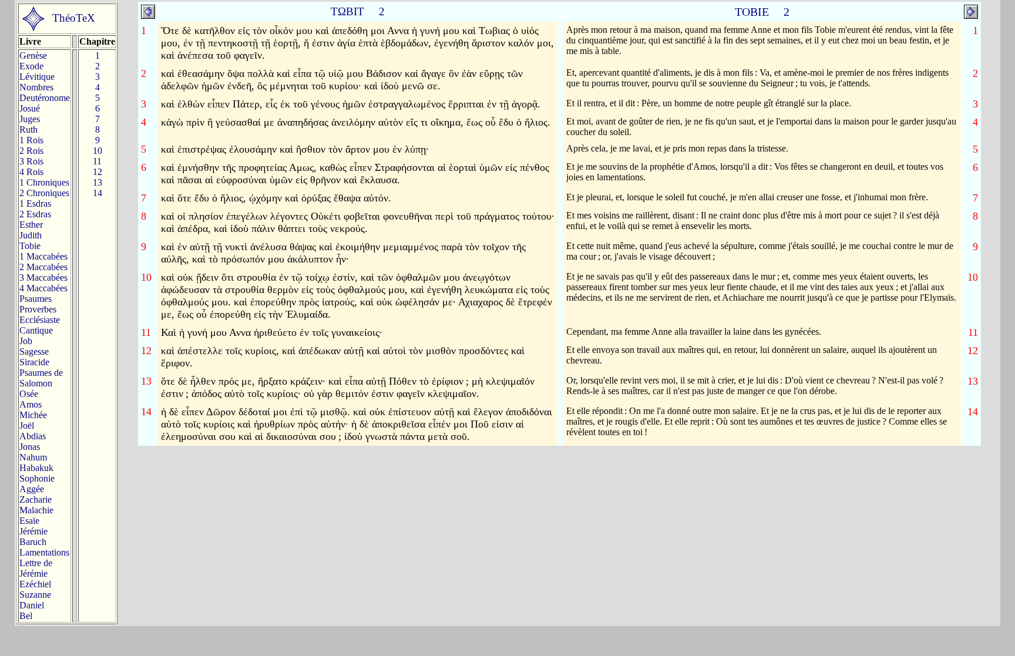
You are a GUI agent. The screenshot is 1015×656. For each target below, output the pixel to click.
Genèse (33, 55)
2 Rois (31, 151)
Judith (30, 235)
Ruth (28, 129)
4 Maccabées (43, 288)
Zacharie (35, 499)
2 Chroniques (44, 193)
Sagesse (34, 351)
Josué (29, 108)
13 (97, 182)
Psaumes (35, 299)
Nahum (33, 457)
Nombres (36, 87)
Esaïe (29, 521)
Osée (28, 394)
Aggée (31, 489)
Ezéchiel (35, 584)
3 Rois (31, 161)
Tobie (30, 246)
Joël (26, 425)
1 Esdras (35, 203)
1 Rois (31, 140)
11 (97, 161)
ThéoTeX (73, 18)
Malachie (36, 510)
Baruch (32, 542)
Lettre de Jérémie (35, 568)
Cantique (36, 330)
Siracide (34, 362)
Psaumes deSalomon (41, 378)
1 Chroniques (44, 182)
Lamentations (44, 552)
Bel (25, 616)
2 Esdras (35, 214)
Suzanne (35, 595)
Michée (33, 415)
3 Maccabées (43, 277)
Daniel (31, 605)
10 (97, 151)
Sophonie (37, 478)
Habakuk (36, 468)
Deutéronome (44, 98)
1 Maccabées (43, 256)
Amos (30, 404)
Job (25, 341)
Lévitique (37, 77)
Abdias (32, 436)
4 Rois (31, 172)
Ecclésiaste (39, 320)
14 (97, 193)
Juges (29, 119)
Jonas (29, 447)
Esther (31, 225)
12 (97, 172)
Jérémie (33, 531)
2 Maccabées (43, 267)
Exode (31, 66)
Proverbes (37, 309)
